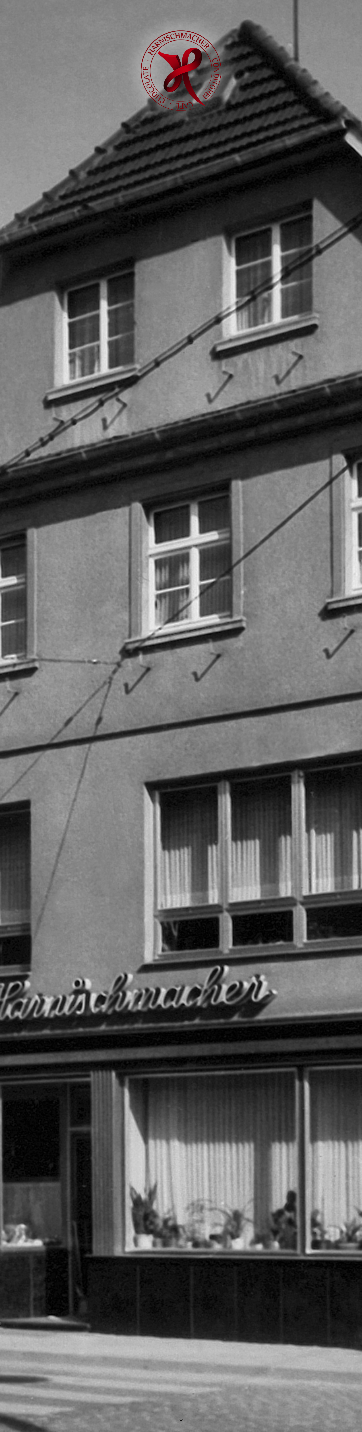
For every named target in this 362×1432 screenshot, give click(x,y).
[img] (181, 716)
